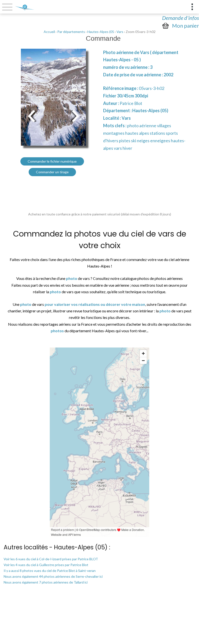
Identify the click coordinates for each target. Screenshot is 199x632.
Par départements (71, 32)
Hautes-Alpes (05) (150, 110)
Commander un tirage (52, 172)
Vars (119, 32)
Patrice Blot (131, 103)
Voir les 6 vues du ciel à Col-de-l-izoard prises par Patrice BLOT (51, 559)
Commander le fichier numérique (52, 161)
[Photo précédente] (31, 115)
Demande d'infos (180, 18)
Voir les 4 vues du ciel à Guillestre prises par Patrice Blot (46, 565)
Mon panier (185, 26)
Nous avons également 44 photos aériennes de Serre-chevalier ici (53, 576)
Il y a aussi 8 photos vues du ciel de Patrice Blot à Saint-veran (50, 571)
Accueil (49, 32)
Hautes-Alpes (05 (100, 32)
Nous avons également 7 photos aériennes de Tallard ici (46, 582)
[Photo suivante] (75, 115)
